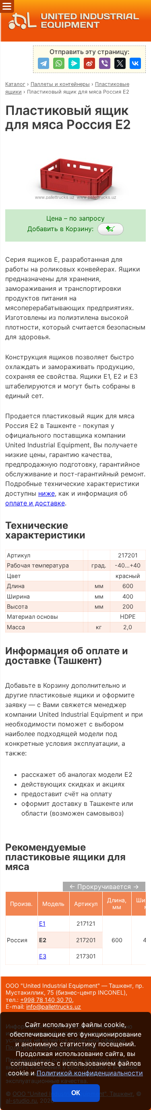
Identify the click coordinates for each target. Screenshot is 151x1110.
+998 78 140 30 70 (46, 999)
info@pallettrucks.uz (53, 1006)
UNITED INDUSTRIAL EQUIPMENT (90, 20)
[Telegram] (43, 63)
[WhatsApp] (59, 63)
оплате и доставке (35, 503)
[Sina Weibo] (89, 63)
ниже (46, 493)
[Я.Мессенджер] (74, 63)
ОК (75, 1092)
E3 (42, 956)
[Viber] (105, 63)
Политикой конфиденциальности (90, 1073)
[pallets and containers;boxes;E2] (110, 229)
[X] (120, 63)
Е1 (42, 923)
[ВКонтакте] (135, 63)
